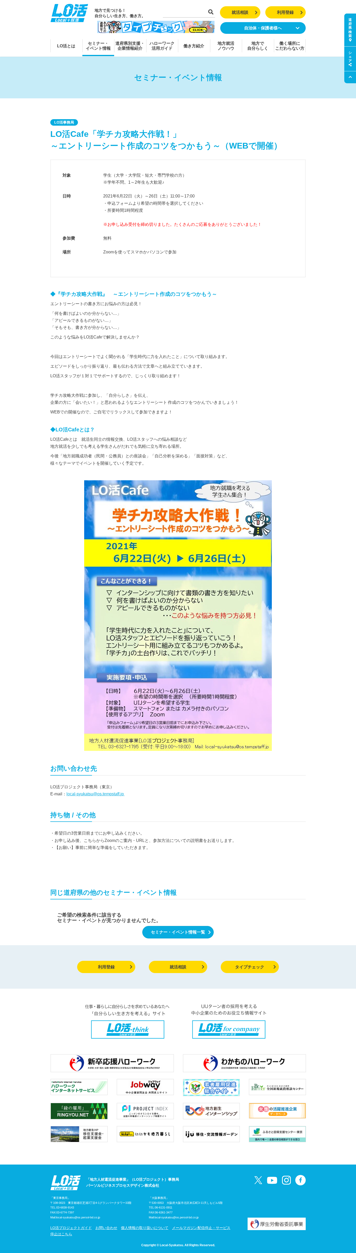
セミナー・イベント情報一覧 (178, 932)
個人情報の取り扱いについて (144, 1228)
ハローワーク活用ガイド (162, 45)
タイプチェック (249, 967)
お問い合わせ (106, 1228)
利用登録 (285, 12)
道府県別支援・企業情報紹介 (130, 45)
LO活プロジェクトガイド (71, 1228)
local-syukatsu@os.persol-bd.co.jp (78, 1217)
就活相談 (240, 12)
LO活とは (66, 46)
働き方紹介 (193, 46)
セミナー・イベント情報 (98, 45)
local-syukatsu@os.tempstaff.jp (95, 794)
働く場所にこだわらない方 (289, 45)
